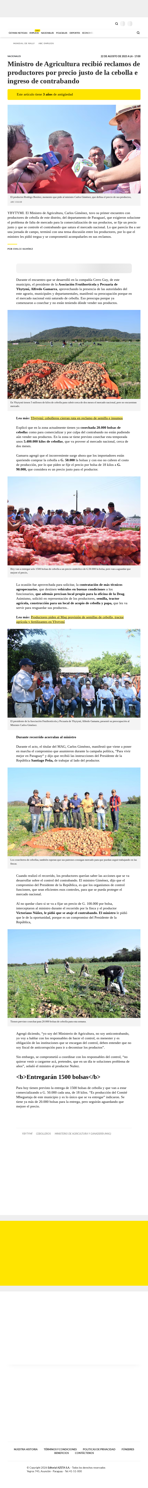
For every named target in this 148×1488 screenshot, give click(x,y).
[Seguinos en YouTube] (134, 1469)
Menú (138, 23)
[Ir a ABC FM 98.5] (126, 32)
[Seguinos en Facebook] (126, 1469)
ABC (15, 23)
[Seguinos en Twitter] (130, 1469)
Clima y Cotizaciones (110, 23)
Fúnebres (128, 1449)
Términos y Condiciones (60, 1449)
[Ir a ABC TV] (100, 32)
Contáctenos (84, 1453)
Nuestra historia (26, 1449)
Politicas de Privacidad (99, 1449)
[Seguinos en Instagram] (138, 1469)
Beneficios (61, 1453)
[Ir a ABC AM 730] (111, 32)
